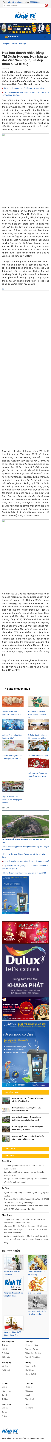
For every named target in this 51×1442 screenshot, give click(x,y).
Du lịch (4, 1395)
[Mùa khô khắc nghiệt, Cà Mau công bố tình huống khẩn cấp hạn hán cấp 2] (6, 1119)
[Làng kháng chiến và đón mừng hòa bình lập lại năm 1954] (37, 1302)
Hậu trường (6, 1391)
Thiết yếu (29, 1383)
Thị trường (29, 1391)
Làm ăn (28, 1395)
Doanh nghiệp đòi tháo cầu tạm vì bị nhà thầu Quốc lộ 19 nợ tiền (27, 1128)
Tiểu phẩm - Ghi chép (33, 1353)
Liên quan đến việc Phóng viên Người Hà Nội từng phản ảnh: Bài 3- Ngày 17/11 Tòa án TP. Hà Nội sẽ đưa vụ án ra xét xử (25, 1229)
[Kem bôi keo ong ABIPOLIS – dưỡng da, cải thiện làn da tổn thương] (13, 745)
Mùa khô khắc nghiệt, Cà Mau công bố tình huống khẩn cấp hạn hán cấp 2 (26, 1118)
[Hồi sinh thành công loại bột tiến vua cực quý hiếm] (13, 701)
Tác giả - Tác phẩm (32, 1357)
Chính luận (6, 1357)
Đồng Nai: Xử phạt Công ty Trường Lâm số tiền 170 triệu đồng (27, 1099)
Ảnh (27, 1404)
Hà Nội (28, 1362)
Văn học (29, 1341)
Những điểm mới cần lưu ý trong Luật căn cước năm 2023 (24, 873)
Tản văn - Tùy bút (31, 1349)
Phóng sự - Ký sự (31, 1345)
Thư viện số (29, 1399)
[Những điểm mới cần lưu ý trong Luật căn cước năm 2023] (6, 1110)
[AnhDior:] (13, 725)
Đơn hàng (6, 1408)
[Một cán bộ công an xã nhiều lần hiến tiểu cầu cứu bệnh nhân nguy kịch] (6, 1138)
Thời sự (5, 1345)
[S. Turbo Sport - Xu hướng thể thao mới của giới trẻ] (38, 725)
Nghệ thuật (6, 1370)
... (2, 1374)
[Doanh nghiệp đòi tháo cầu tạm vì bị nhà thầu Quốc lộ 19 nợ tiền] (6, 1129)
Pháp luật (5, 1353)
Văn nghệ (6, 1362)
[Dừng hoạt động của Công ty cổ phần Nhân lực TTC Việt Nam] (13, 1284)
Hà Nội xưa (29, 1370)
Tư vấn (4, 1412)
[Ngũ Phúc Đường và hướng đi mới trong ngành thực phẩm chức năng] (13, 786)
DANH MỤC (27, 36)
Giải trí (5, 1383)
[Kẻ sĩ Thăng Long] (37, 1284)
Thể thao (5, 1399)
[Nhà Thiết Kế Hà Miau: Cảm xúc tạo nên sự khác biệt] (13, 1263)
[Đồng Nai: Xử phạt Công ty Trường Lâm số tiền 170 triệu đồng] (6, 1100)
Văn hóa (5, 1366)
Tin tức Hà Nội (30, 1366)
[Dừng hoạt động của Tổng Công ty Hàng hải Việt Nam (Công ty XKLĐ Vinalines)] (13, 1323)
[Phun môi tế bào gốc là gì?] (38, 745)
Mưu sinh (6, 1404)
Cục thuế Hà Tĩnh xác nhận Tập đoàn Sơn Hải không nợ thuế (26, 861)
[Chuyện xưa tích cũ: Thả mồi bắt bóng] (37, 1263)
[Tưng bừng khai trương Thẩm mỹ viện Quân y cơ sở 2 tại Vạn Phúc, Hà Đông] (38, 701)
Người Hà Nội (30, 1374)
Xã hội (4, 1349)
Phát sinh (5, 1416)
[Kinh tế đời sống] (25, 15)
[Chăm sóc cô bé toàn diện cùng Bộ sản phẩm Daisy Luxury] (38, 763)
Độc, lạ (4, 1387)
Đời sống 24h (8, 1341)
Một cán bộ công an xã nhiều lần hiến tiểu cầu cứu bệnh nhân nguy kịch (28, 1137)
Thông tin (28, 1387)
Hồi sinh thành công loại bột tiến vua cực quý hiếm (23, 88)
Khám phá (29, 1408)
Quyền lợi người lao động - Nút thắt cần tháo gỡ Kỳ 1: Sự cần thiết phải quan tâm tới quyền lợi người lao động (26, 1239)
